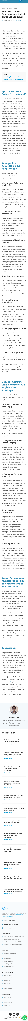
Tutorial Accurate (8, 988)
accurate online (7, 682)
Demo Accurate (8, 986)
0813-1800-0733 (9, 920)
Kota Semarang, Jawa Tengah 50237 (13, 944)
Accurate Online (8, 975)
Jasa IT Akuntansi (8, 961)
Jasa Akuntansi (7, 956)
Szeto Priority (7, 1005)
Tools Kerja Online (9, 928)
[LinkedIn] (17, 1014)
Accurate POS (7, 983)
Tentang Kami (7, 997)
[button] (24, 1017)
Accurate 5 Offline (8, 978)
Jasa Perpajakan (8, 958)
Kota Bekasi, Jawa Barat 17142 (11, 939)
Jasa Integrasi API (8, 964)
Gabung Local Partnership (11, 924)
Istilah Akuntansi (8, 1002)
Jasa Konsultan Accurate (10, 966)
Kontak (5, 1000)
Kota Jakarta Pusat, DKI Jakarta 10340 (14, 936)
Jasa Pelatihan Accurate (10, 953)
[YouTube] (14, 1014)
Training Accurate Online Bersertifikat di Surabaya (13, 78)
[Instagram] (10, 1014)
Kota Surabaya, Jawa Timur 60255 (12, 941)
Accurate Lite (7, 980)
